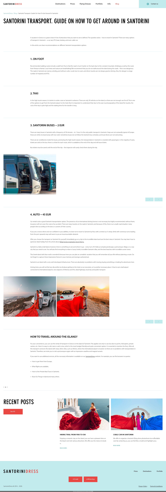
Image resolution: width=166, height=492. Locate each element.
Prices (72, 4)
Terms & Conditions (156, 486)
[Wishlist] (148, 4)
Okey (92, 491)
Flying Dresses (85, 4)
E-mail (76, 479)
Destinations (60, 4)
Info (109, 4)
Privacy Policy (143, 486)
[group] (29, 174)
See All (12, 411)
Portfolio (99, 4)
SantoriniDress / (8, 13)
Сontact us (154, 4)
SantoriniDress (90, 356)
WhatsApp (91, 479)
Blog (117, 4)
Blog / (16, 13)
